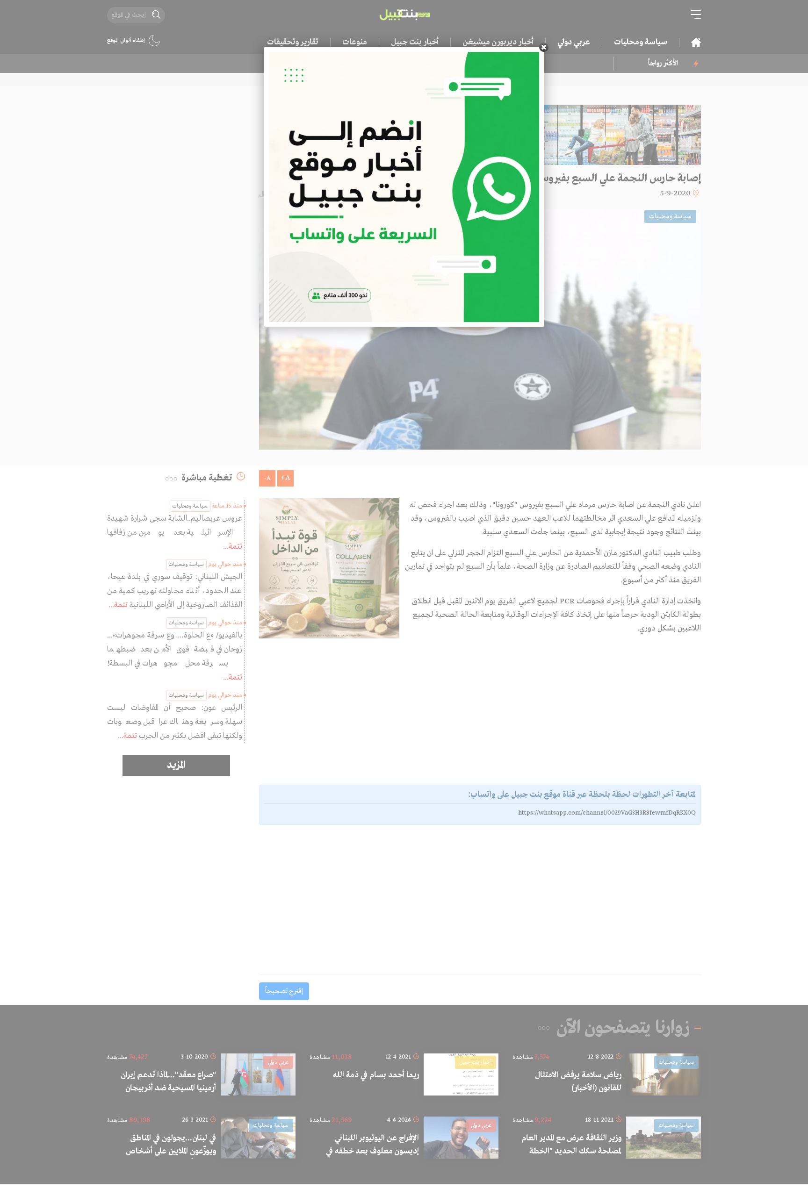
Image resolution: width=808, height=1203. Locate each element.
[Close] (543, 47)
